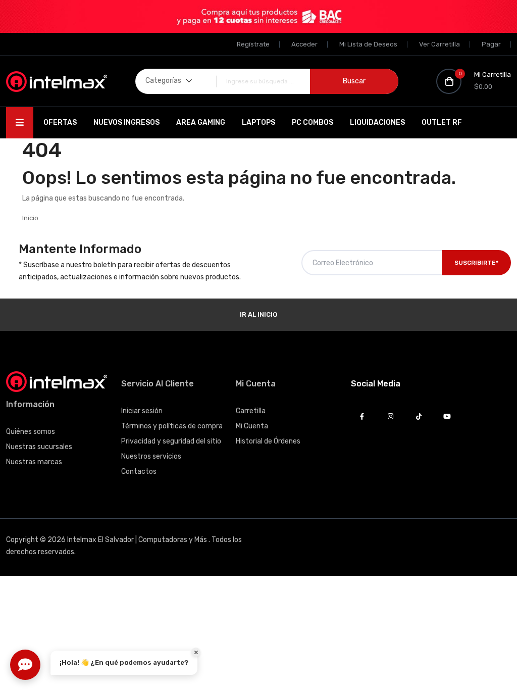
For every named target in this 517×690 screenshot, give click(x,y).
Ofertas (60, 122)
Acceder (304, 44)
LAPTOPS (258, 122)
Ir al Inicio (258, 314)
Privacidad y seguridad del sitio (171, 441)
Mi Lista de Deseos (368, 44)
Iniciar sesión (142, 411)
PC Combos (312, 122)
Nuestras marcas (34, 462)
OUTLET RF (442, 122)
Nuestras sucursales (39, 446)
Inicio (30, 218)
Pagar (491, 44)
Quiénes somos (30, 431)
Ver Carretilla (439, 44)
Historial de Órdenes (268, 441)
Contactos (139, 471)
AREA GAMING (200, 122)
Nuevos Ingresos (126, 122)
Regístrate (253, 44)
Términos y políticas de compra (172, 426)
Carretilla (251, 411)
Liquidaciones (377, 122)
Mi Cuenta (252, 426)
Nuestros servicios (151, 456)
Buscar (354, 81)
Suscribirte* (476, 262)
